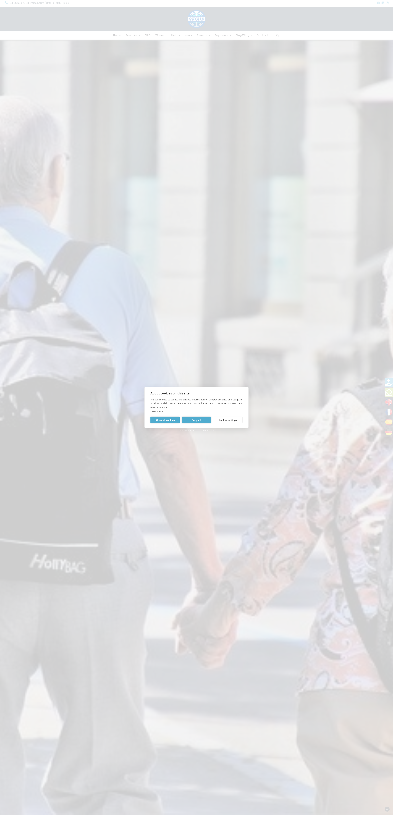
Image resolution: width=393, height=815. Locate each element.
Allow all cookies (165, 419)
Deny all (196, 419)
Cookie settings (228, 419)
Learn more (156, 411)
